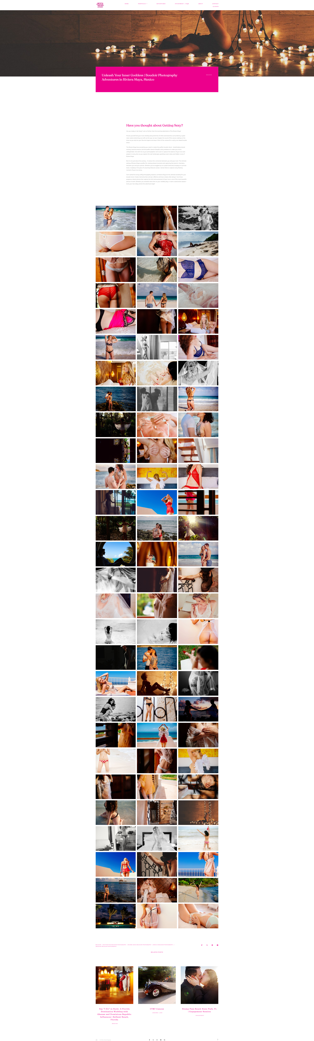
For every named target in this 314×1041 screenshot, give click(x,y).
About (200, 3)
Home (127, 3)
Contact (215, 3)
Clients (216, 6)
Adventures (161, 3)
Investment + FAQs (182, 3)
